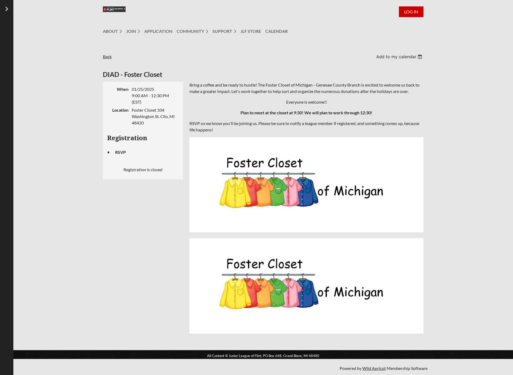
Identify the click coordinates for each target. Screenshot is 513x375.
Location (120, 109)
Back (107, 56)
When (123, 89)
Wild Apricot (374, 368)
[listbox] (399, 56)
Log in (411, 11)
